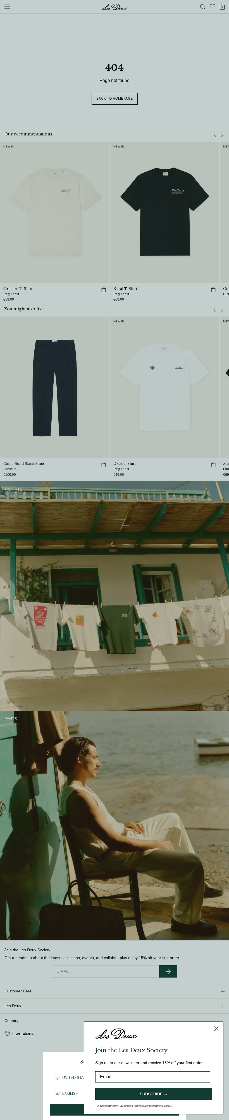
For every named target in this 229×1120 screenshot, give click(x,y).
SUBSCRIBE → (154, 1094)
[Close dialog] (216, 1029)
